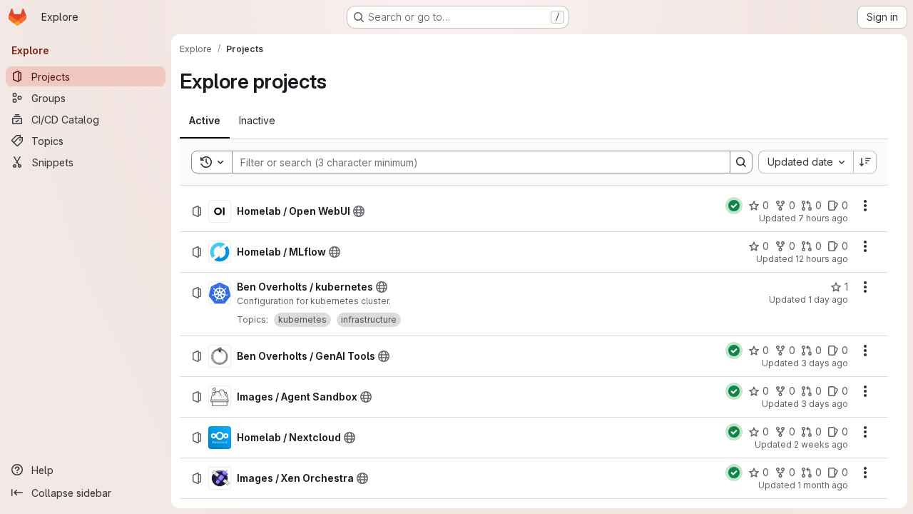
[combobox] (805, 162)
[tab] (205, 120)
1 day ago (828, 299)
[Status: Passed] (734, 205)
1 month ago (822, 485)
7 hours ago (823, 218)
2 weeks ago (821, 444)
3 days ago (824, 363)
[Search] (741, 162)
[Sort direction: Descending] (865, 162)
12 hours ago (821, 258)
